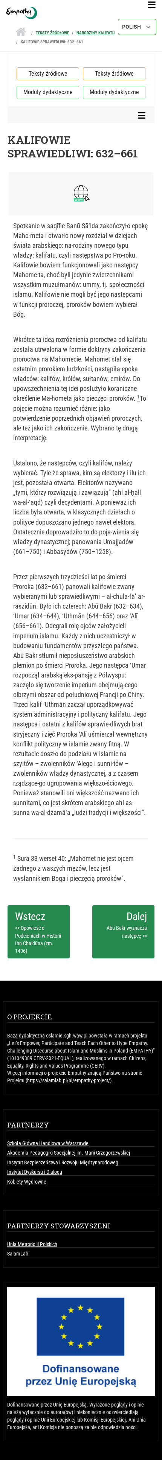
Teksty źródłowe (52, 33)
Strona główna (20, 29)
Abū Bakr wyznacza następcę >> (127, 931)
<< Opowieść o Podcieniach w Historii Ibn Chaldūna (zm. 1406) (38, 939)
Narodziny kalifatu (95, 33)
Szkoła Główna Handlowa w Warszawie (48, 1143)
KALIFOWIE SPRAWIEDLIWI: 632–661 (52, 42)
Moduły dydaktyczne (48, 92)
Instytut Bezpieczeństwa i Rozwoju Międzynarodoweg (62, 1162)
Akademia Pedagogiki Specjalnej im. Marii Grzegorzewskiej (68, 1153)
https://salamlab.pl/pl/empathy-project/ (68, 1080)
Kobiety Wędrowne (26, 1182)
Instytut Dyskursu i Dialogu (34, 1172)
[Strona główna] (81, 13)
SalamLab (17, 1254)
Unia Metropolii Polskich (32, 1244)
